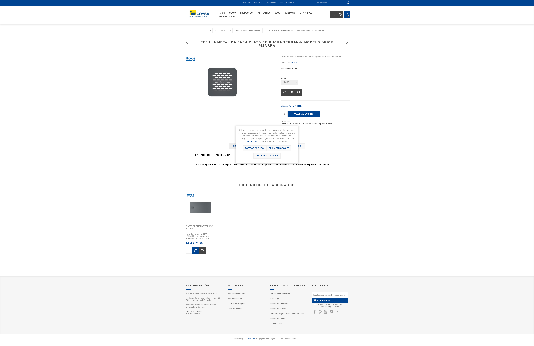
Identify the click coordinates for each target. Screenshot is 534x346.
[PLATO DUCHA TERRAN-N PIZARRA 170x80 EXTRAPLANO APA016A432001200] (200, 207)
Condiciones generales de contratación (287, 313)
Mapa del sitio (276, 323)
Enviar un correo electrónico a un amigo (298, 92)
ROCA (294, 63)
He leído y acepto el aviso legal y (331, 305)
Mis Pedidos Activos (236, 293)
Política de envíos (277, 318)
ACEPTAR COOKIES (254, 148)
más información (254, 141)
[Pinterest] (320, 312)
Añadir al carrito (304, 114)
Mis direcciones (235, 298)
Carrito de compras (236, 303)
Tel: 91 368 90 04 (194, 311)
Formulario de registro (251, 3)
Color (283, 78)
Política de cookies (278, 308)
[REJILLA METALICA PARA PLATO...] (187, 42)
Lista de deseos (235, 308)
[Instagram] (331, 312)
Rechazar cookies (279, 148)
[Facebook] (314, 312)
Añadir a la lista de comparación (291, 92)
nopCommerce (249, 339)
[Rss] (337, 312)
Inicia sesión (272, 3)
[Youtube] (325, 312)
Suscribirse (323, 300)
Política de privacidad (279, 303)
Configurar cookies (267, 156)
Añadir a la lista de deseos (284, 92)
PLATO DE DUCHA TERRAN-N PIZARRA (199, 227)
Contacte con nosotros (280, 293)
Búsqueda (348, 3)
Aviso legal (274, 298)
